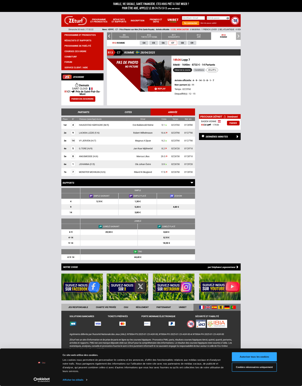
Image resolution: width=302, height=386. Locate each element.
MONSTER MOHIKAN (89, 172)
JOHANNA (84, 164)
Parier (233, 123)
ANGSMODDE (86, 156)
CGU (126, 307)
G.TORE (83, 148)
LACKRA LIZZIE (87, 133)
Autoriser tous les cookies (254, 356)
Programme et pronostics (98, 20)
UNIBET (183, 307)
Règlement (142, 307)
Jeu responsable (78, 307)
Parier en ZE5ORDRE (82, 99)
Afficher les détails (73, 379)
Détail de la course (182, 70)
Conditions (199, 70)
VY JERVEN (85, 140)
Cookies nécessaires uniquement (254, 367)
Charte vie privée (106, 307)
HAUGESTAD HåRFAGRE (91, 125)
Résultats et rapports (119, 20)
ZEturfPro (212, 70)
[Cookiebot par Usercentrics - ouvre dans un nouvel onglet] (42, 380)
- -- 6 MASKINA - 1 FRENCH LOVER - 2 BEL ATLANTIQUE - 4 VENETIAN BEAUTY (159, 29)
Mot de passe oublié (208, 23)
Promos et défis (156, 20)
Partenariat (164, 307)
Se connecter (190, 23)
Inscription (137, 20)
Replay (162, 88)
